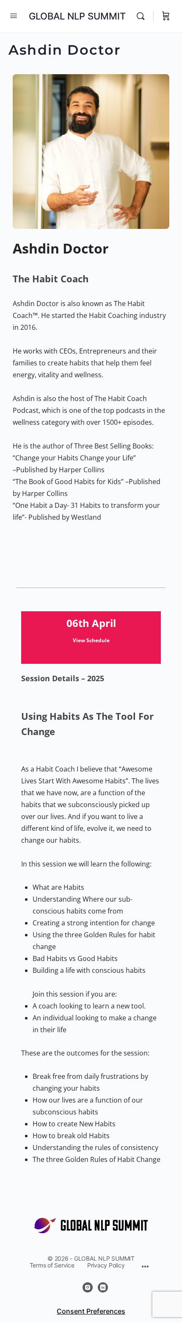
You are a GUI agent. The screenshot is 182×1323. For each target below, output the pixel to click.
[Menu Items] (145, 1267)
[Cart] (165, 16)
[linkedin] (103, 1287)
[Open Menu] (13, 15)
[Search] (142, 16)
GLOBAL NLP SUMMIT (77, 16)
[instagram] (88, 1287)
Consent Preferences (91, 1311)
